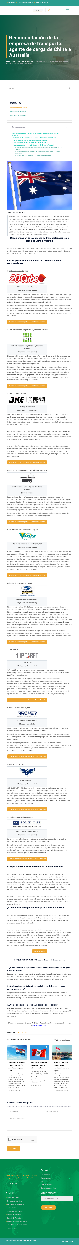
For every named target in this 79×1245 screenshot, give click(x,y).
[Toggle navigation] (68, 9)
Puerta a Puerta (11, 1228)
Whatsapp (11, 2)
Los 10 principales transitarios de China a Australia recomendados (34, 137)
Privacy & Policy (67, 1241)
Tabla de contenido (18, 127)
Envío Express (11, 1208)
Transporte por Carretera (14, 1211)
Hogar (8, 61)
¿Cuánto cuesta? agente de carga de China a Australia (30, 142)
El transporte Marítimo (14, 1201)
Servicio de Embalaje (13, 1215)
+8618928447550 (42, 2)
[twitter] (10, 1184)
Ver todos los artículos (62, 1040)
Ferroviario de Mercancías (15, 1204)
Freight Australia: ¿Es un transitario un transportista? (29, 140)
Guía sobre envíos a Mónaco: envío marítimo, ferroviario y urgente (62, 1067)
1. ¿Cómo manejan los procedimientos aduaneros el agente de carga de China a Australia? (39, 148)
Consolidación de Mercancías (16, 1225)
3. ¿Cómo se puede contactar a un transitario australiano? (33, 155)
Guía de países (46, 1178)
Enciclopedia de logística (25, 61)
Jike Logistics (24, 1240)
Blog (13, 61)
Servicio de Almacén (13, 1218)
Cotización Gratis (39, 951)
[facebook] (13, 1183)
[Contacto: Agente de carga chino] (9, 10)
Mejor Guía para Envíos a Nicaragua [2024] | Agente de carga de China (16, 1067)
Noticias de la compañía (18, 115)
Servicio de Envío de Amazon (16, 1221)
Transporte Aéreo (12, 1198)
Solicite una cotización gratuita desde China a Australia (27, 322)
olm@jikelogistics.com (25, 2)
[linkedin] (16, 1183)
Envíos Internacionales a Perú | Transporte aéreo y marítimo (39, 1065)
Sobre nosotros (46, 1175)
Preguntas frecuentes (33, 145)
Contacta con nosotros (48, 1188)
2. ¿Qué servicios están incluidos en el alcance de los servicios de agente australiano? (37, 152)
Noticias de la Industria (18, 112)
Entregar (13, 1148)
